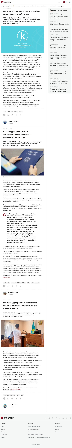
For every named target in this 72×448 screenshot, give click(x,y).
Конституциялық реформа (22, 6)
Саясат (3, 429)
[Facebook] (16, 115)
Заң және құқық (12, 111)
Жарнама (57, 432)
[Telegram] (12, 115)
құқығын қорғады (16, 389)
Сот (18, 395)
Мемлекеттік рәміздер (34, 432)
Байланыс (57, 429)
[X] (20, 115)
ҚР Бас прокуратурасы (18, 282)
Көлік (21, 111)
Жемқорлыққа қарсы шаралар (35, 434)
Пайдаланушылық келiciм (34, 426)
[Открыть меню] (69, 2)
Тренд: (2, 6)
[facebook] (56, 418)
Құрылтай (7, 282)
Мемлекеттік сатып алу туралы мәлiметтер (39, 437)
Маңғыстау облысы (9, 395)
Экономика (4, 434)
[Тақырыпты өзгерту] (65, 2)
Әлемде (3, 437)
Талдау (3, 432)
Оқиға (2, 426)
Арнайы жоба (33, 6)
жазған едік (6, 277)
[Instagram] (4, 115)
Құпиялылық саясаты (33, 429)
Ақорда (61, 6)
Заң (5, 111)
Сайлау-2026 (8, 6)
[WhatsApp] (8, 115)
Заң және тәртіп (48, 6)
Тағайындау (56, 6)
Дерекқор (40, 6)
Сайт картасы (58, 426)
